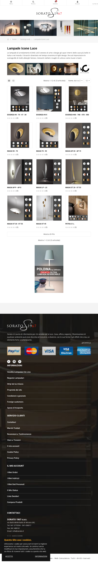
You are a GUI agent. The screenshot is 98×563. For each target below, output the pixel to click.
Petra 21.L (69, 224)
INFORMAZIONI (41, 556)
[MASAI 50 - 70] (19, 135)
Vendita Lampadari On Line (19, 372)
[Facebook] (8, 361)
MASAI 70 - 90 (41, 151)
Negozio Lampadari (15, 378)
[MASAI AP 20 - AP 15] (78, 135)
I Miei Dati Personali (15, 484)
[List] (13, 81)
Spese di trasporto (15, 408)
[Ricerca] (33, 2)
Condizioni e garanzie (16, 396)
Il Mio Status (12, 490)
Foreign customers (15, 402)
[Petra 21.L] (78, 208)
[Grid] (9, 81)
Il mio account (13, 446)
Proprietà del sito (14, 390)
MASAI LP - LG (41, 187)
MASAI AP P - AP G (14, 187)
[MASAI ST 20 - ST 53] (78, 171)
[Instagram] (14, 361)
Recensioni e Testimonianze (19, 434)
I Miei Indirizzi (13, 478)
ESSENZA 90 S (41, 115)
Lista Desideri (13, 496)
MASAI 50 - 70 (12, 151)
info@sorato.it (18, 531)
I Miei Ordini (12, 472)
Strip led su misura (15, 384)
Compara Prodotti (14, 502)
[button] (45, 295)
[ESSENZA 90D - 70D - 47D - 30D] (78, 98)
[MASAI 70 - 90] (48, 135)
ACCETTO (9, 556)
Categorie (11, 2)
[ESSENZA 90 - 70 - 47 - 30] (19, 98)
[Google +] (19, 361)
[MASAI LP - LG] (48, 171)
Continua (87, 343)
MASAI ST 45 (41, 224)
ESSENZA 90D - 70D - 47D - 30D (77, 115)
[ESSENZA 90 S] (48, 98)
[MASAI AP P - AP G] (19, 171)
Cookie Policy (13, 452)
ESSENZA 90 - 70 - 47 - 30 (16, 115)
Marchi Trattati (13, 428)
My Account (77, 2)
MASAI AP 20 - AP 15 (73, 151)
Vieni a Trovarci (14, 440)
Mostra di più (49, 234)
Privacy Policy (13, 458)
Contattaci (11, 422)
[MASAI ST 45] (48, 208)
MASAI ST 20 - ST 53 (73, 187)
